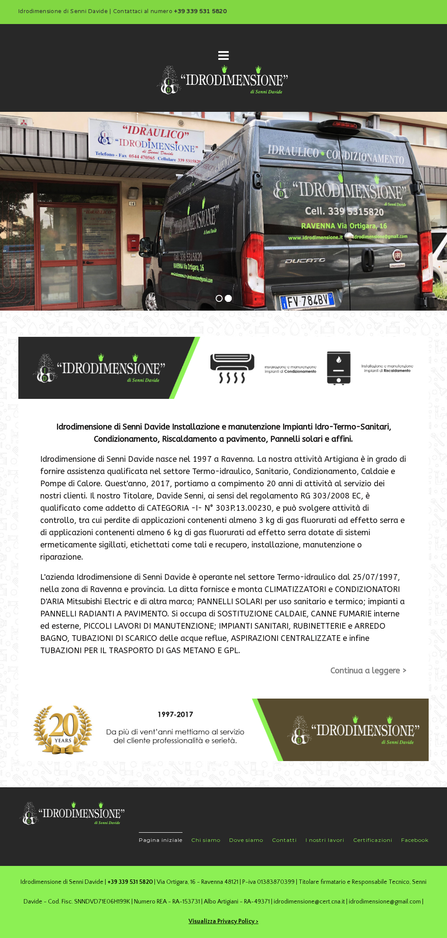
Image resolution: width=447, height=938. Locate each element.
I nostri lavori (325, 840)
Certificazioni (372, 840)
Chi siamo (205, 840)
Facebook (415, 840)
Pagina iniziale (160, 840)
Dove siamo (246, 840)
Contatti (284, 840)
